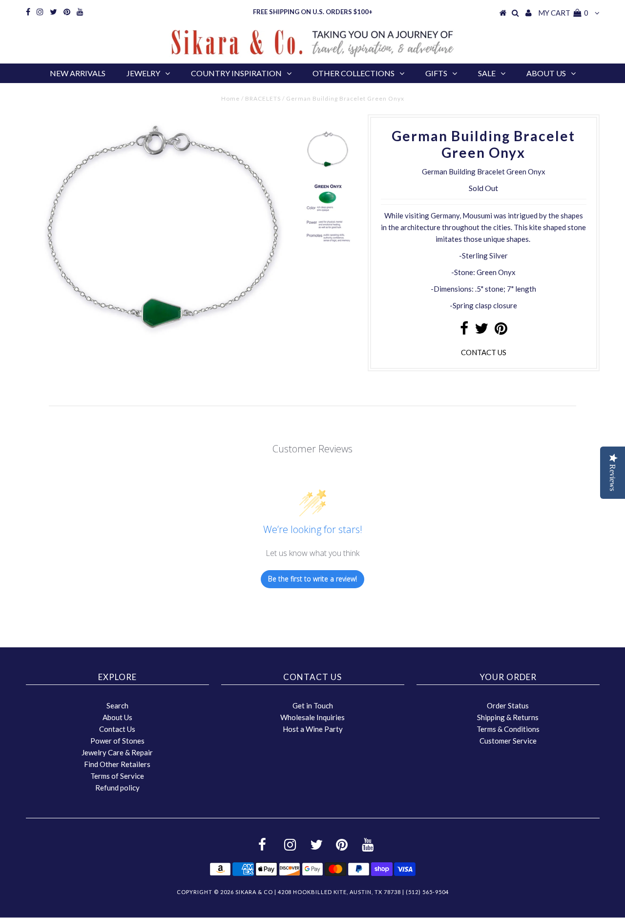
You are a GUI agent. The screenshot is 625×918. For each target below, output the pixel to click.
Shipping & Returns (508, 717)
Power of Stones (117, 740)
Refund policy (117, 787)
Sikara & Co (254, 892)
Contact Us (117, 729)
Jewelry (143, 73)
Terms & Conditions (508, 729)
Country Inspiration (236, 73)
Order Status (508, 705)
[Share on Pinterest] (501, 330)
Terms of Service (117, 775)
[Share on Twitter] (481, 330)
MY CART (563, 12)
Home (230, 98)
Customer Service (508, 740)
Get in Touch (312, 705)
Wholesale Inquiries (312, 717)
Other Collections (353, 73)
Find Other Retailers (117, 764)
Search (117, 705)
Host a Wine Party (313, 729)
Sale (487, 73)
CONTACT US (483, 352)
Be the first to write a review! (312, 578)
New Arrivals (77, 73)
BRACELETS (263, 98)
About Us (546, 73)
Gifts (436, 73)
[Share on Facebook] (464, 330)
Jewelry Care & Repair (117, 752)
